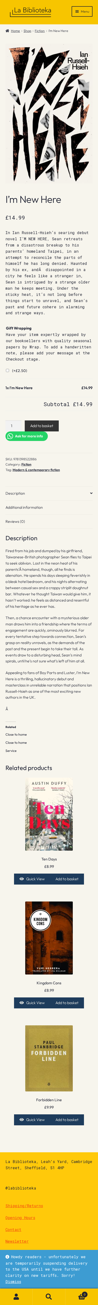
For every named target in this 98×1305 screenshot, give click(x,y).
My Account (16, 1297)
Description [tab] (15, 493)
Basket (75, 1292)
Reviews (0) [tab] (15, 521)
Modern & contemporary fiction (36, 470)
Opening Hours (20, 1217)
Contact (13, 1229)
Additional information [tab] (24, 507)
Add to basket (41, 425)
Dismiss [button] (13, 1281)
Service (11, 751)
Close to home (16, 734)
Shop (27, 31)
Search (49, 1297)
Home (15, 31)
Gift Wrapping (18, 328)
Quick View (35, 878)
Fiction (40, 31)
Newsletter (17, 1241)
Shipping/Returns (24, 1205)
